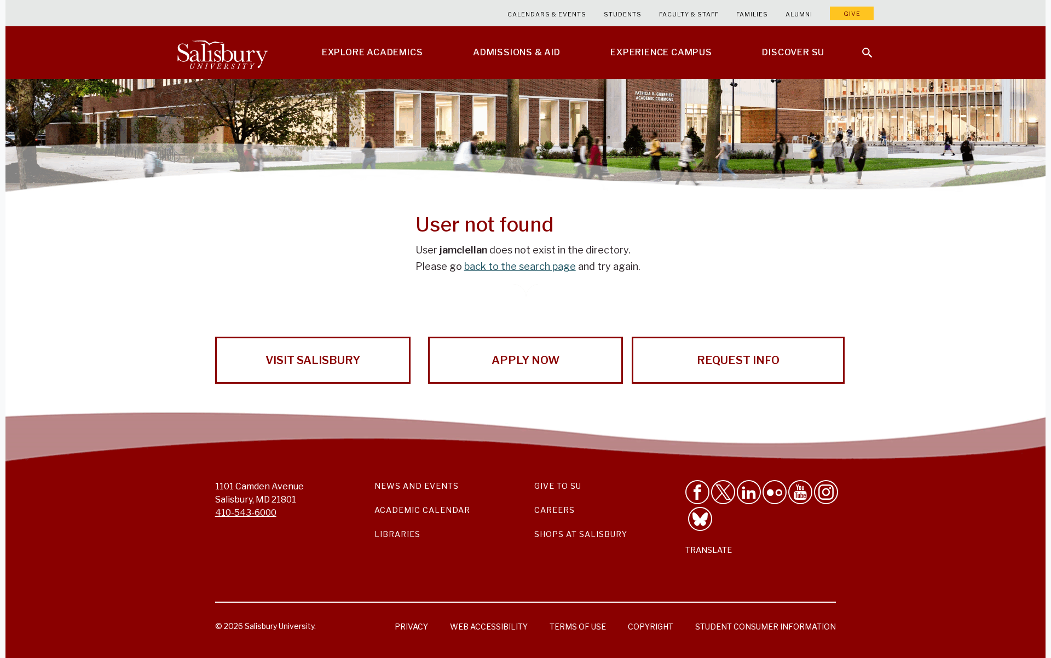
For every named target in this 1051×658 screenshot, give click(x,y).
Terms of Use (578, 626)
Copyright (650, 626)
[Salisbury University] (222, 52)
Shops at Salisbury (580, 534)
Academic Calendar (422, 510)
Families (752, 14)
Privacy (411, 626)
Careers (554, 510)
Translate (708, 550)
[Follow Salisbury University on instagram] (826, 492)
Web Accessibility (489, 626)
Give (852, 14)
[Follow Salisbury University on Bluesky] (700, 519)
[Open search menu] (860, 46)
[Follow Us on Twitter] (723, 492)
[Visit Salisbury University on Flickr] (775, 492)
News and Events (416, 485)
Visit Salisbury (312, 360)
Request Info (738, 360)
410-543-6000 (245, 512)
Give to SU (557, 485)
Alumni (799, 14)
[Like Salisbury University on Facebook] (697, 492)
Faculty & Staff (689, 14)
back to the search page (520, 266)
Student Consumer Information (765, 626)
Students (623, 14)
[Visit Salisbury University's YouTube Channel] (800, 492)
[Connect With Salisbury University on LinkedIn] (749, 492)
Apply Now (525, 360)
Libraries (397, 534)
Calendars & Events (546, 14)
